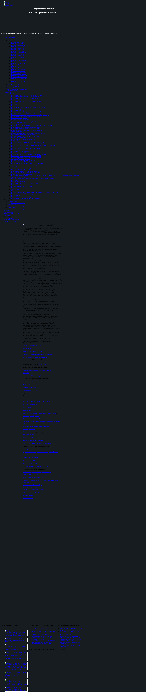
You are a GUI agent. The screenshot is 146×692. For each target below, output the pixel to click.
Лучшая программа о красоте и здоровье (22, 124)
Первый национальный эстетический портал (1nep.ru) (38, 398)
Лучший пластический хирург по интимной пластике (26, 95)
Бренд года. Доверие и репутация (20, 159)
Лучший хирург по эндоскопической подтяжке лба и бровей (28, 154)
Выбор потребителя (16, 131)
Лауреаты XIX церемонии (18, 69)
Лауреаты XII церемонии (18, 58)
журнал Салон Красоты (29, 387)
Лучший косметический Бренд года (21, 169)
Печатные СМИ (12, 204)
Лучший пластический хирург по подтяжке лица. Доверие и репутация (31, 112)
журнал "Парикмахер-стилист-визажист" (34, 454)
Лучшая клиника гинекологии (19, 195)
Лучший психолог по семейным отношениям (24, 146)
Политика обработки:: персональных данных (17, 221)
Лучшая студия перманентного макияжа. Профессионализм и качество (31, 125)
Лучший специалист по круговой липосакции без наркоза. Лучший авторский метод (35, 192)
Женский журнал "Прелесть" (31, 416)
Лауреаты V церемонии (17, 48)
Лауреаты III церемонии (18, 45)
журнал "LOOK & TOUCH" (31, 457)
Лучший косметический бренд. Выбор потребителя (25, 121)
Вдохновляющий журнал (30, 390)
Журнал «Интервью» (29, 460)
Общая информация (13, 39)
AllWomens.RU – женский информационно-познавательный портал (42, 475)
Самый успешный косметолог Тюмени (22, 177)
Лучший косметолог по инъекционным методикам (25, 127)
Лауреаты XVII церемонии (18, 66)
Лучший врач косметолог (18, 181)
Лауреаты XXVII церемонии (19, 81)
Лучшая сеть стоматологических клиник (22, 122)
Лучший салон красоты (17, 109)
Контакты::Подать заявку (11, 219)
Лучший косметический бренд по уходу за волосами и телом (28, 194)
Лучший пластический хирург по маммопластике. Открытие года (30, 115)
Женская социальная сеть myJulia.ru (33, 440)
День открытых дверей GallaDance (42, 636)
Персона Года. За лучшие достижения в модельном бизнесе (28, 133)
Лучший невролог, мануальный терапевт (22, 151)
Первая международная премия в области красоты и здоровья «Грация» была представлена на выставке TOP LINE (44, 642)
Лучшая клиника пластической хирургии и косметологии (27, 106)
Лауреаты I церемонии (17, 42)
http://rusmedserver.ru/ (28, 434)
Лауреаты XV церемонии (18, 63)
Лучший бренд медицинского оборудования (23, 197)
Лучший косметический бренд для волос (22, 153)
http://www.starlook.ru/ (29, 432)
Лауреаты (10, 40)
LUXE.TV (26, 373)
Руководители (11, 87)
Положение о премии (13, 84)
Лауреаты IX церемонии (18, 54)
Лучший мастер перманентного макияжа (22, 150)
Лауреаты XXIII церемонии (19, 75)
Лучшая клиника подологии (19, 118)
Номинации (10, 93)
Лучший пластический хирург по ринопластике (25, 98)
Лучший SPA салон (16, 104)
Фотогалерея (11, 218)
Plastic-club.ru (42, 364)
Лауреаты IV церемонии (18, 46)
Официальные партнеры (18, 203)
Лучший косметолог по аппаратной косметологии (25, 148)
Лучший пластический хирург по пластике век (24, 183)
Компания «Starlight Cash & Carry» (32, 345)
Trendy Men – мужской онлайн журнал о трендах (37, 472)
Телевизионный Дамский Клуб (32, 376)
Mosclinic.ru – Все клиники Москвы (33, 419)
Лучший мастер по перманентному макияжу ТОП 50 (26, 156)
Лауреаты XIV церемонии (18, 61)
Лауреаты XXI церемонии (18, 72)
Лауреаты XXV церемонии (18, 78)
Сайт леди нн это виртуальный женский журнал (37, 443)
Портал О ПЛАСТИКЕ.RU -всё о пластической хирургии (39, 413)
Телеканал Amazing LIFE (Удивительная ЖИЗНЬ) (37, 370)
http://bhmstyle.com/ (28, 410)
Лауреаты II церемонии (17, 43)
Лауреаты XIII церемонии (18, 60)
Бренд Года (14, 166)
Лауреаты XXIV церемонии (19, 77)
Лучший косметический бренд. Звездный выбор (25, 162)
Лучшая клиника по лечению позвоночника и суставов (27, 163)
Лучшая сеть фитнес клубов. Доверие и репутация (25, 116)
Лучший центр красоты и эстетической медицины (25, 171)
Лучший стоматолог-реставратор (20, 119)
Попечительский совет (14, 86)
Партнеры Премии (12, 201)
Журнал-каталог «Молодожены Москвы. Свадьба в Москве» (40, 452)
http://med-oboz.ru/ (28, 498)
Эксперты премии (12, 90)
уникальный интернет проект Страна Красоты (36, 401)
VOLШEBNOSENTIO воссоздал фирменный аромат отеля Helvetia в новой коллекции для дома (72, 633)
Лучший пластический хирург (19, 110)
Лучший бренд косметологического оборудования (25, 198)
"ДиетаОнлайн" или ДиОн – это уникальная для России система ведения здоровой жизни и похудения (41, 488)
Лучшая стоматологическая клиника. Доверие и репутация (28, 107)
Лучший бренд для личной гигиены (21, 191)
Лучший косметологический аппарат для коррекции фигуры (28, 168)
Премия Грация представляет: (40, 634)
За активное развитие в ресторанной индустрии (25, 165)
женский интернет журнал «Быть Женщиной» (36, 426)
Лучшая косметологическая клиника (21, 174)
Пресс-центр (7, 215)
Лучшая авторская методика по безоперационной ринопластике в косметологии (34, 145)
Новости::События (9, 212)
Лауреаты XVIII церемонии (19, 68)
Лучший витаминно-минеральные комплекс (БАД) (25, 172)
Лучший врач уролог (17, 180)
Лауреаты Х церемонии (17, 55)
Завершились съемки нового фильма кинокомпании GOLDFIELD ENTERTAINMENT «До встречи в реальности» (70, 641)
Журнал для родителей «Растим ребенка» (34, 449)
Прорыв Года (14, 140)
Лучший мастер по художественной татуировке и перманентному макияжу (32, 178)
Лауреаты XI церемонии (18, 57)
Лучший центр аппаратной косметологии (23, 134)
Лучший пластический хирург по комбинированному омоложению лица (32, 187)
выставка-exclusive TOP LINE (31, 348)
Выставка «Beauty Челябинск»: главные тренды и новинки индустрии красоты (71, 629)
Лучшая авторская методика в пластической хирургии (26, 130)
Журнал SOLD (27, 384)
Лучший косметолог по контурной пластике (23, 113)
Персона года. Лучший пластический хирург (24, 186)
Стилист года (15, 189)
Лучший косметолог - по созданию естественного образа (27, 142)
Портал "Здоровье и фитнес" (31, 492)
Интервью (7, 210)
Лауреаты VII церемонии (18, 51)
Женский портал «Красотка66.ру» (32, 485)
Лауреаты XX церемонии (18, 71)
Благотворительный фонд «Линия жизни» (35, 357)
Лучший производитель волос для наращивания (25, 128)
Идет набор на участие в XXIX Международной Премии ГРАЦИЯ (70, 636)
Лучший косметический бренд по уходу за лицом (25, 160)
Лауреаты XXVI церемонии (19, 80)
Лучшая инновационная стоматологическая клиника (26, 184)
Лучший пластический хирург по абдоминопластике (26, 101)
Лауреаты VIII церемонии (18, 52)
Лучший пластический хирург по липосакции (24, 102)
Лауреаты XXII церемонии (18, 74)
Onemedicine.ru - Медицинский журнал (34, 477)
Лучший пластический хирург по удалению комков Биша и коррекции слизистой (34, 143)
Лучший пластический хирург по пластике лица (25, 96)
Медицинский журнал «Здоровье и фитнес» (35, 466)
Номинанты (7, 92)
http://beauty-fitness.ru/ (29, 429)
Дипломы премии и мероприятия (17, 89)
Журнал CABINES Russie (30, 463)
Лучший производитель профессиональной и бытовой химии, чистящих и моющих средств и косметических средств (45, 175)
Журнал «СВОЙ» (28, 381)
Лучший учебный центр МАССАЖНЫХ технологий (26, 157)
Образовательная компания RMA (32, 351)
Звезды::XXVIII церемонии (12, 213)
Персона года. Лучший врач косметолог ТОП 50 (25, 136)
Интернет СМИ (11, 207)
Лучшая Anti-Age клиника (18, 137)
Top (30, 652)
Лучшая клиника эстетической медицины (23, 139)
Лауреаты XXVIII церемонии (19, 83)
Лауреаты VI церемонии (18, 49)
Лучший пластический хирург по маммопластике (25, 99)
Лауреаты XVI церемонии (18, 65)
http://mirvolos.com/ (28, 437)
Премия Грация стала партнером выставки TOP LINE (41, 638)
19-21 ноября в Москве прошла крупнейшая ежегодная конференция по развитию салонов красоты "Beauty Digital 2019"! (44, 631)
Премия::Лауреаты (9, 37)
